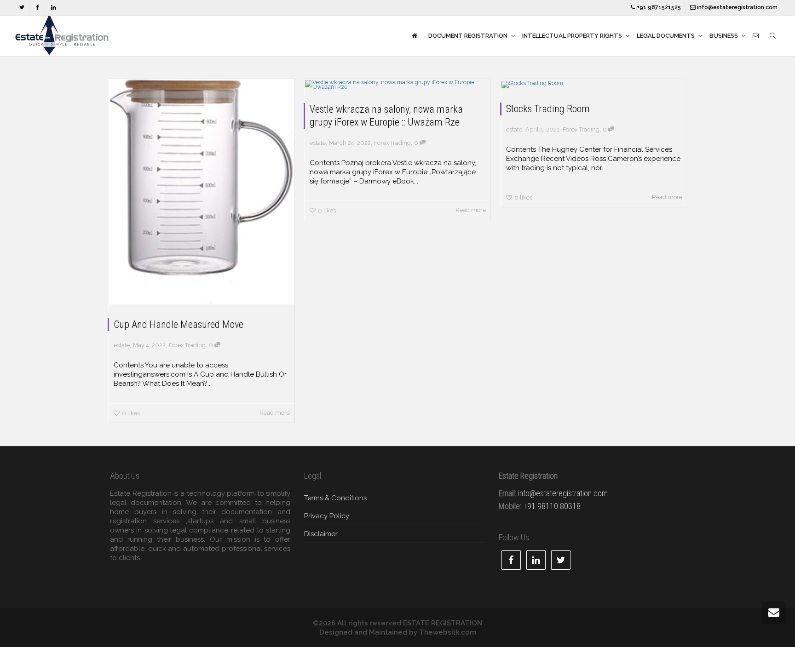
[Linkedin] (53, 7)
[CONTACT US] (756, 36)
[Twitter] (21, 7)
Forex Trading (187, 345)
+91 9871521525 (658, 7)
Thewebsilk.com (447, 632)
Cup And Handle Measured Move (178, 324)
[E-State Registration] (414, 36)
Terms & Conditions (335, 498)
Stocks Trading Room (548, 109)
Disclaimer (321, 534)
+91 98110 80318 (552, 506)
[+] (201, 191)
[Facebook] (37, 7)
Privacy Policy (326, 516)
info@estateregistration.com (737, 7)
